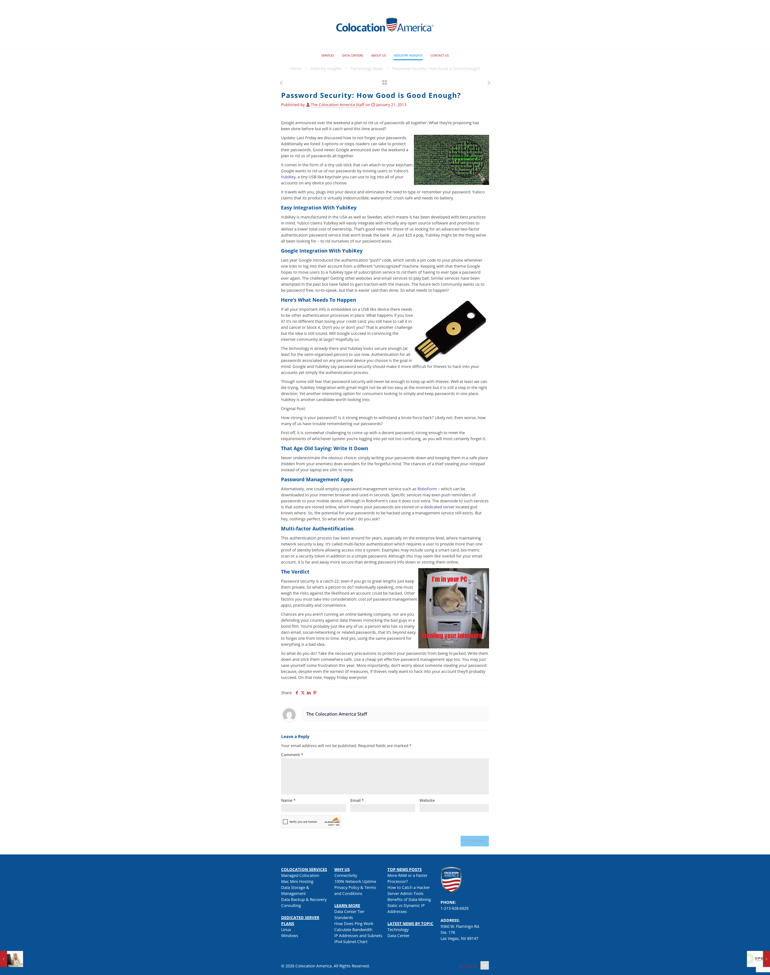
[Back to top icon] (484, 965)
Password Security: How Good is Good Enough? (436, 68)
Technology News (367, 68)
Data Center (398, 935)
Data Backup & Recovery (304, 899)
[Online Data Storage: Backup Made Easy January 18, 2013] (11, 959)
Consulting (291, 905)
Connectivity (345, 875)
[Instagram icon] (474, 966)
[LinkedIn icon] (470, 966)
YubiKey (288, 177)
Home (295, 68)
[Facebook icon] (462, 966)
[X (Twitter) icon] (466, 966)
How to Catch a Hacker (408, 887)
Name (288, 800)
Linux (286, 929)
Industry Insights (325, 68)
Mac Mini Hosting (297, 881)
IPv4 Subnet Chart (350, 941)
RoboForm (427, 489)
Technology (398, 929)
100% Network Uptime (355, 881)
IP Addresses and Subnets (358, 935)
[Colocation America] (385, 24)
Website (427, 800)
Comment (292, 754)
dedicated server (439, 507)
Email (357, 800)
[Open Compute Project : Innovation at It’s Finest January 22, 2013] (758, 959)
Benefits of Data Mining (409, 899)
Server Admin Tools (405, 893)
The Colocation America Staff (337, 104)
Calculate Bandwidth (353, 929)
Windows (289, 935)
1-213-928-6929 (454, 908)
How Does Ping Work (353, 923)
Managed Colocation (300, 875)
